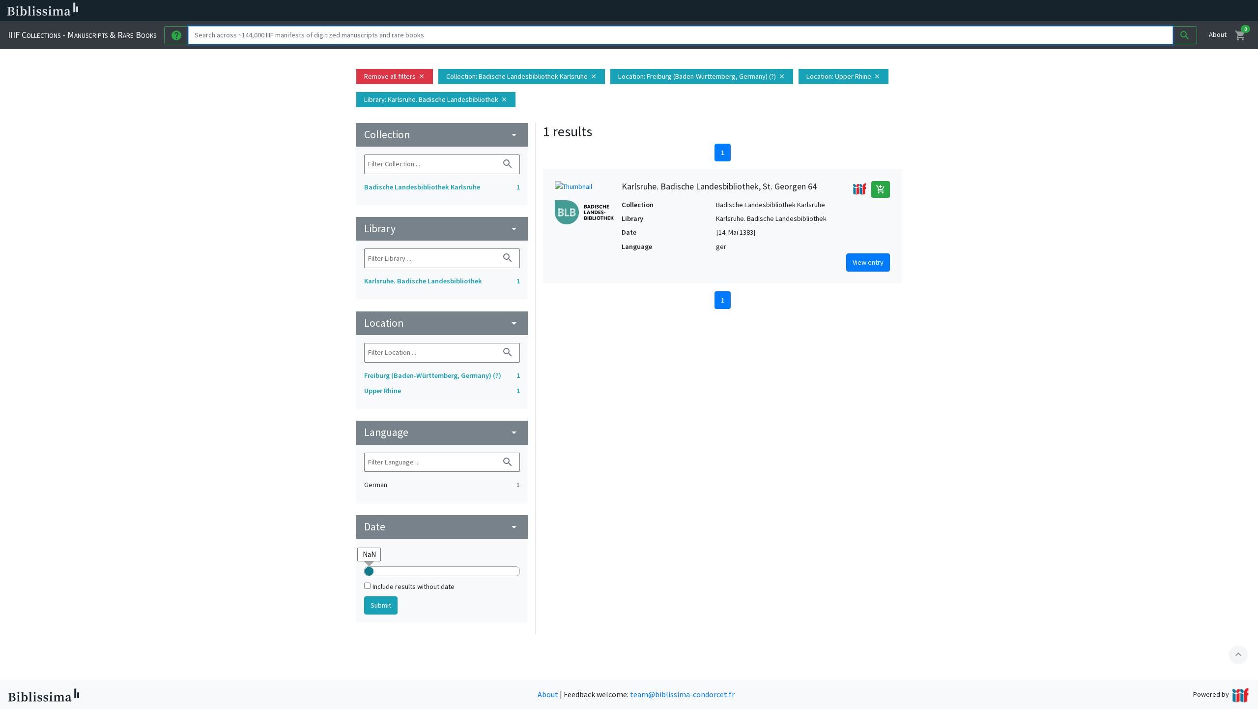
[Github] (535, 11)
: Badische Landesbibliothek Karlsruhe (521, 76)
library (442, 228)
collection (442, 134)
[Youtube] (519, 11)
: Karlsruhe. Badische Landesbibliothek (436, 99)
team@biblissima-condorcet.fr (682, 694)
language (442, 432)
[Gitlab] (550, 11)
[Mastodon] (503, 11)
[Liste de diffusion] (456, 11)
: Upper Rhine (843, 76)
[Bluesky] (487, 11)
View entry (868, 262)
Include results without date (413, 586)
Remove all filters (394, 76)
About (1218, 34)
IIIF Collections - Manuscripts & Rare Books (82, 34)
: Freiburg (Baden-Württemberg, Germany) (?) (701, 76)
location (442, 323)
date (442, 526)
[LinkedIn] (472, 11)
